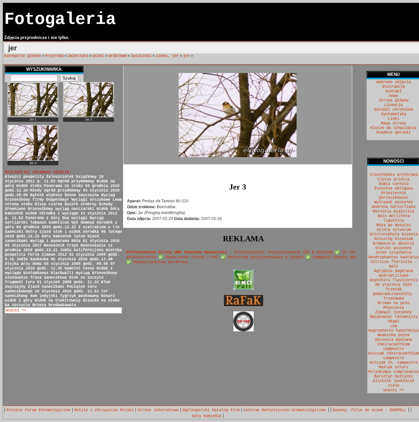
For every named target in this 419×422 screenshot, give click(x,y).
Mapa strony (393, 123)
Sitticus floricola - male (393, 264)
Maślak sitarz (394, 367)
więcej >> (16, 310)
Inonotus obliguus (393, 188)
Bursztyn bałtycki (393, 376)
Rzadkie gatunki (393, 132)
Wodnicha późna (393, 335)
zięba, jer (167, 56)
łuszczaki (141, 56)
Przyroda (54, 56)
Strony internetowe (158, 410)
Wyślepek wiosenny (393, 202)
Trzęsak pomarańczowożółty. (393, 291)
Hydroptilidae (394, 275)
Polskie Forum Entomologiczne (39, 410)
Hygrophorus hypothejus (393, 330)
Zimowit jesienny (393, 312)
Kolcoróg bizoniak (393, 239)
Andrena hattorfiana (393, 207)
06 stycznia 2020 (393, 285)
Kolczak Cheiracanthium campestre (393, 355)
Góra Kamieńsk (207, 416)
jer (186, 56)
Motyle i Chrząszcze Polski (104, 410)
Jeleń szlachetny (393, 252)
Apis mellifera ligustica (393, 218)
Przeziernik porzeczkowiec (394, 195)
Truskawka (393, 298)
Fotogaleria (60, 19)
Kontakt (394, 91)
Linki (393, 119)
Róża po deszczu (393, 225)
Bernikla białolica (393, 211)
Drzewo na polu (393, 303)
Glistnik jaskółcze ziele (393, 383)
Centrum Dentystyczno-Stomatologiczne (285, 410)
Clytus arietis (393, 179)
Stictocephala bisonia (394, 234)
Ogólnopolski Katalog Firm (211, 410)
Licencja (393, 105)
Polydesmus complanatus (393, 372)
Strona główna (394, 100)
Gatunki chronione (393, 109)
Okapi (393, 321)
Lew (393, 326)
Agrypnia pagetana (393, 271)
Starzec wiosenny (393, 248)
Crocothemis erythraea (394, 175)
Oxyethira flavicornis (394, 280)
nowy (393, 96)
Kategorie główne (22, 56)
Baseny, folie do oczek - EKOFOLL (370, 410)
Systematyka (393, 114)
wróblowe (117, 56)
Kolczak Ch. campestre (394, 362)
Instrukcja (393, 86)
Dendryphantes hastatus (393, 257)
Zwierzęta (78, 56)
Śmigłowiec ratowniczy (394, 317)
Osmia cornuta (394, 184)
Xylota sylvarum (393, 230)
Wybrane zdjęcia (393, 82)
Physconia (393, 307)
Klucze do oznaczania (393, 128)
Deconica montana (393, 340)
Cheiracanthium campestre (393, 346)
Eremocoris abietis (393, 243)
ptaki (98, 56)
